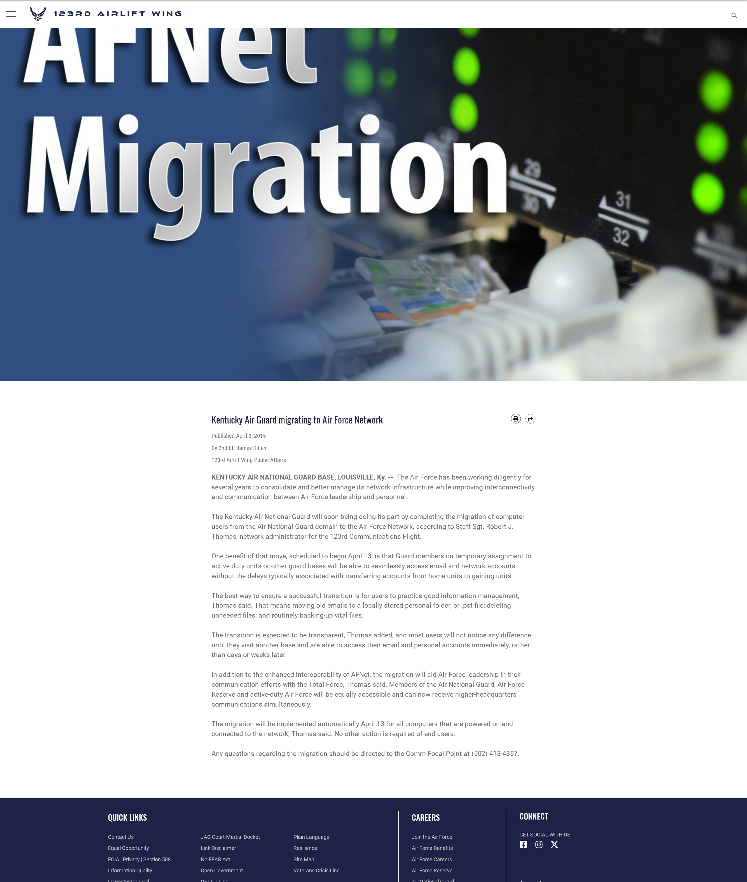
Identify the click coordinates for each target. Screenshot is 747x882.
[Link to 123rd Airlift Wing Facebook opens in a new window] (523, 844)
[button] (9, 14)
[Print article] (516, 419)
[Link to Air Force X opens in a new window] (554, 844)
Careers (426, 817)
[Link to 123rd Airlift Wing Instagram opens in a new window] (539, 844)
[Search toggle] (735, 13)
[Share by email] (530, 419)
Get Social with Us (544, 835)
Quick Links (127, 817)
